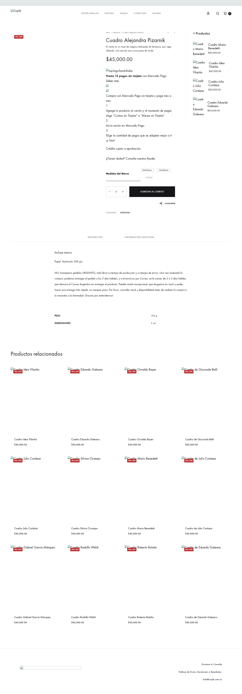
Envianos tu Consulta (212, 664)
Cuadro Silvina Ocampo (84, 528)
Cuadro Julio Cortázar (26, 528)
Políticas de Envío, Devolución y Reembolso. (200, 671)
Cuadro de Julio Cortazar (198, 528)
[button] (147, 170)
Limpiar (149, 177)
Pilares (156, 13)
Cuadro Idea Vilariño (25, 439)
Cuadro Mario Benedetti (141, 528)
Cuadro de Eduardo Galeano (201, 617)
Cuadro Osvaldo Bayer (140, 439)
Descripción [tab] (95, 237)
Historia (109, 13)
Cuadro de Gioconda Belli (199, 439)
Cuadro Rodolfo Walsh (83, 617)
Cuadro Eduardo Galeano (85, 439)
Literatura (140, 13)
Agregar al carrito (152, 191)
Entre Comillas (90, 13)
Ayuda (151, 158)
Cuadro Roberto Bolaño (141, 617)
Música (124, 13)
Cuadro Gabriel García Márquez (32, 617)
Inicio (108, 32)
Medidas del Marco (117, 173)
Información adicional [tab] (139, 237)
